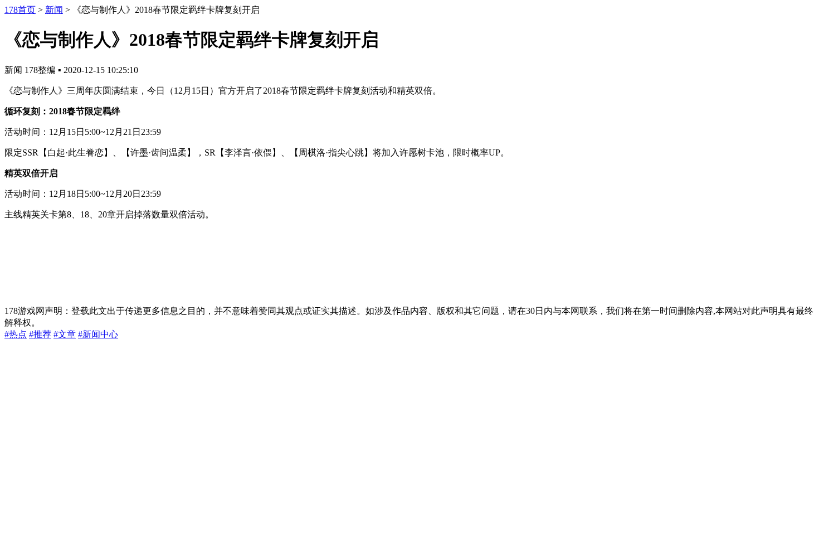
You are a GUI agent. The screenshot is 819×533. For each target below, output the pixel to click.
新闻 (54, 9)
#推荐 (40, 334)
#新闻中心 (98, 334)
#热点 (15, 334)
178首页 (20, 9)
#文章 (64, 334)
